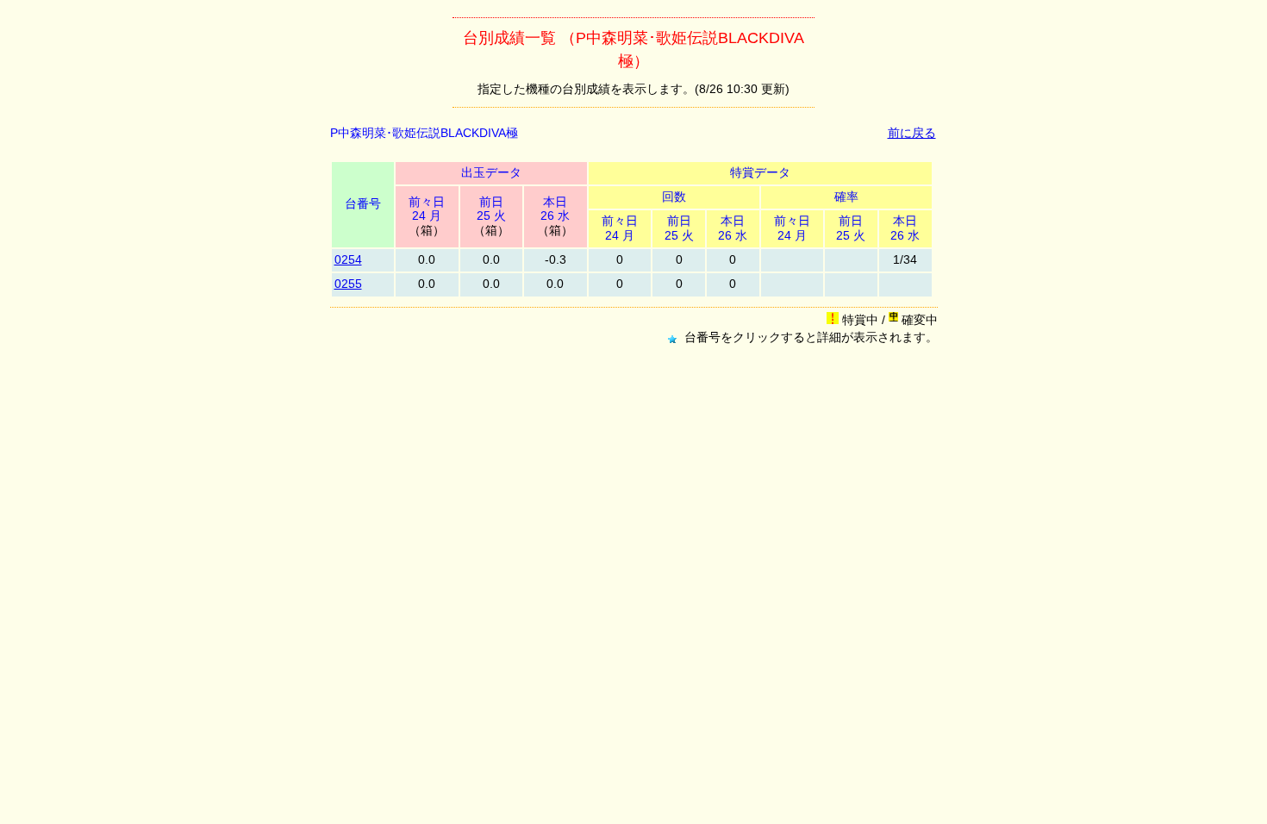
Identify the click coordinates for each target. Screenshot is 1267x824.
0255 (348, 284)
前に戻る (912, 133)
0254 (348, 259)
